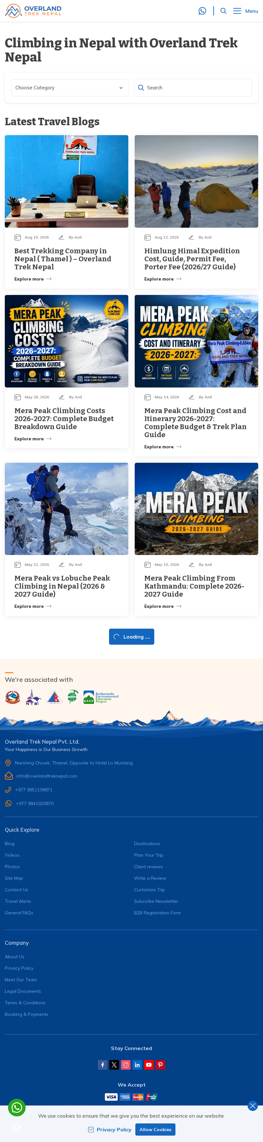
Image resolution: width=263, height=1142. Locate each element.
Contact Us (16, 890)
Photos (12, 866)
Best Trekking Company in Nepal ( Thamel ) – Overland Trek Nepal (62, 259)
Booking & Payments (26, 1014)
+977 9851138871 (34, 790)
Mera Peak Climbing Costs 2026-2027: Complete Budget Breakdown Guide (64, 418)
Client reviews (148, 866)
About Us (14, 956)
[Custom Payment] (131, 1097)
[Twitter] (114, 1065)
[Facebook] (102, 1065)
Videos (12, 855)
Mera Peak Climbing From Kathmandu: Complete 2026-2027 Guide (194, 586)
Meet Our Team (21, 980)
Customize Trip (149, 890)
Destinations (147, 843)
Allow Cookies (155, 1129)
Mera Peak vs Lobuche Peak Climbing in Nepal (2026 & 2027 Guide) (62, 586)
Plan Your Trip (148, 855)
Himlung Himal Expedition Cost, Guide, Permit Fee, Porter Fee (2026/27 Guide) (192, 259)
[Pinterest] (160, 1065)
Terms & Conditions (25, 1003)
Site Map (14, 878)
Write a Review (150, 878)
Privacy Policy (19, 968)
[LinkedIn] (137, 1065)
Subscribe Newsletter (156, 901)
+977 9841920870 (35, 803)
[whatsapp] (17, 1107)
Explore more (29, 279)
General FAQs (19, 913)
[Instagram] (126, 1065)
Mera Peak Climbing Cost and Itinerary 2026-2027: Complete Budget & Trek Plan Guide (195, 422)
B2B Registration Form (157, 913)
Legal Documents (23, 991)
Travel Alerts (18, 901)
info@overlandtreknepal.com (47, 776)
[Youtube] (149, 1065)
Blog (9, 843)
